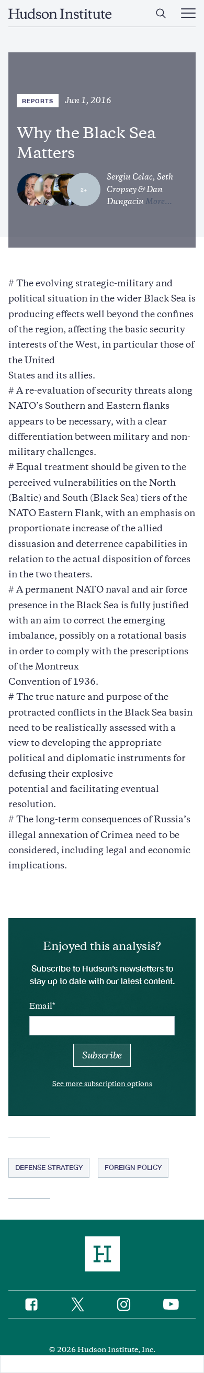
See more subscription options (102, 1084)
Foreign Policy (133, 1167)
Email (40, 1006)
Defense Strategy (49, 1167)
